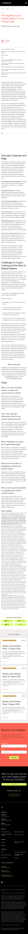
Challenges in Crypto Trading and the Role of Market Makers (13, 52)
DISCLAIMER (4, 76)
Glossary (17, 858)
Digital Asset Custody (19, 831)
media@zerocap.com (6, 871)
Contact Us (14, 784)
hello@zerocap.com (11, 376)
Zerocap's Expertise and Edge (7, 49)
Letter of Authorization (6, 854)
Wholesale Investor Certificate (19, 855)
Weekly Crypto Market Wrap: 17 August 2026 (11, 647)
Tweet (21, 620)
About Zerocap (4, 55)
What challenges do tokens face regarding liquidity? (13, 67)
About (2, 852)
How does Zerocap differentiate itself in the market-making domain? (13, 64)
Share (8, 620)
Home (2, 8)
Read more (5, 661)
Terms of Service (13, 929)
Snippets (3, 845)
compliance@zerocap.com (7, 876)
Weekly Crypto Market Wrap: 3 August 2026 (11, 702)
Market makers (11, 89)
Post (8, 624)
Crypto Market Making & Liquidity (6, 835)
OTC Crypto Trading (5, 831)
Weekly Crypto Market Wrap (9, 640)
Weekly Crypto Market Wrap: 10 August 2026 (11, 675)
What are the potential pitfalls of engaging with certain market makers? (13, 73)
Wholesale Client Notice (20, 852)
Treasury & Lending (19, 834)
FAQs (2, 57)
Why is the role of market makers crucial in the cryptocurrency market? (11, 60)
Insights (7, 8)
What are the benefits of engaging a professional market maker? (12, 70)
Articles (12, 8)
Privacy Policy (4, 857)
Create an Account (14, 794)
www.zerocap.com (16, 378)
